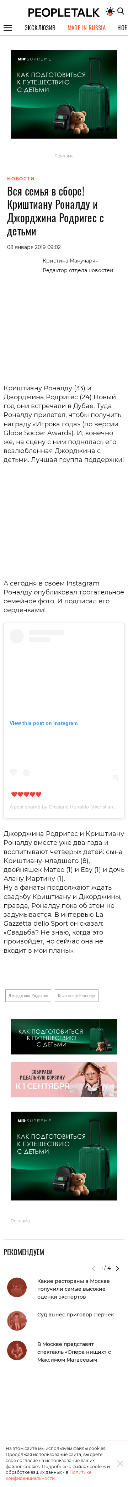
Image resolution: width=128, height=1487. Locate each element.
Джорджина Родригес (28, 995)
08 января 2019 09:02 (34, 247)
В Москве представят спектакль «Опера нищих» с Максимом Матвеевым (74, 1352)
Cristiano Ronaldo (69, 807)
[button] (117, 1268)
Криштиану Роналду (38, 388)
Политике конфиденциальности (48, 1475)
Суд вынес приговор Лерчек (75, 1314)
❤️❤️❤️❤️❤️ (26, 794)
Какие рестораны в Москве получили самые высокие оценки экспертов (73, 1289)
